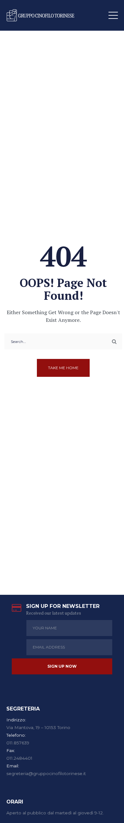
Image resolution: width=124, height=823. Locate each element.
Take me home (63, 367)
